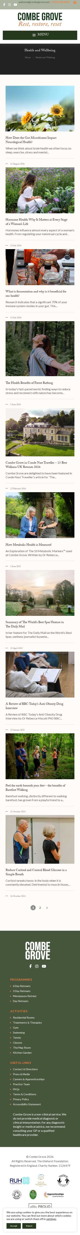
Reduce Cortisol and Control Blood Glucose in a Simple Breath (36, 872)
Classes (17, 1042)
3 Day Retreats (22, 991)
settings (51, 1219)
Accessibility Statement (27, 1104)
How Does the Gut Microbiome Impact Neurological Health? (31, 140)
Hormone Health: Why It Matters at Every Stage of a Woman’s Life (36, 222)
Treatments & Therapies (27, 1022)
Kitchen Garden (22, 1052)
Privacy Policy (21, 1099)
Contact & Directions (25, 1069)
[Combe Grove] (40, 25)
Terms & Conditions (24, 1094)
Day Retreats (20, 1001)
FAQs (16, 1089)
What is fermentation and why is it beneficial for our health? (36, 294)
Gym (15, 1027)
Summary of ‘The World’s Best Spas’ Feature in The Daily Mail (35, 624)
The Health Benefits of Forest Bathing (29, 383)
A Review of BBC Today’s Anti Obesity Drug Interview (34, 706)
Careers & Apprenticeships (29, 1079)
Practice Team (21, 1084)
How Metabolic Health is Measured (28, 545)
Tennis (17, 1037)
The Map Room (22, 1047)
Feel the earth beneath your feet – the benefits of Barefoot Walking (35, 788)
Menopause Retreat (24, 996)
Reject (29, 1225)
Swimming (19, 1032)
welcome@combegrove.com (34, 2)
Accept (13, 1225)
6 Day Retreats (22, 986)
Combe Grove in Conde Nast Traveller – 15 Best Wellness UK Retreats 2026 (36, 465)
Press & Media (21, 1074)
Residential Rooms (24, 1017)
